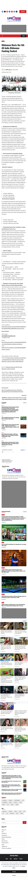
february (21, 374)
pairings (11, 377)
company (10, 811)
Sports (3, 432)
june (7, 813)
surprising (4, 380)
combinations (17, 372)
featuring (16, 374)
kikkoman (22, 375)
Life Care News (14, 855)
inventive (15, 375)
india (6, 375)
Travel (3, 41)
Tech (2, 440)
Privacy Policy (5, 842)
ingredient (10, 375)
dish (13, 374)
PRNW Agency (8, 69)
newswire (12, 813)
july (18, 375)
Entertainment (17, 800)
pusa (9, 379)
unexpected (12, 380)
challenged (10, 372)
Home (3, 839)
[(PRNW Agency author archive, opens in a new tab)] (3, 70)
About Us (4, 829)
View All (24, 402)
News (21, 802)
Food (3, 542)
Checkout (4, 833)
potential (22, 377)
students (20, 379)
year (17, 380)
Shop (3, 844)
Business (10, 800)
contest (22, 372)
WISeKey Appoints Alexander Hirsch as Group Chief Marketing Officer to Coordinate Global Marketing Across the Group (10, 443)
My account (4, 841)
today (17, 813)
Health (3, 405)
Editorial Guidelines (6, 837)
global (15, 811)
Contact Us (4, 835)
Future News (4, 802)
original (7, 377)
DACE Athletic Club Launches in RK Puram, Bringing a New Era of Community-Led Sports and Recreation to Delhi (10, 435)
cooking (3, 374)
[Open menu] (2, 36)
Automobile (4, 800)
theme (8, 380)
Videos (17, 804)
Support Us (4, 846)
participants (16, 377)
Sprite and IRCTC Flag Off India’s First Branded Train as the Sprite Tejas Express (10, 418)
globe (20, 811)
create (7, 374)
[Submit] (24, 822)
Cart (3, 831)
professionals (5, 379)
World (21, 813)
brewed (6, 372)
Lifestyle (15, 802)
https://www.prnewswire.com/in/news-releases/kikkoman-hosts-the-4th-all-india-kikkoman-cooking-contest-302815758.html (14, 359)
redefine (13, 379)
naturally (3, 377)
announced (4, 811)
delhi (10, 374)
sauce (16, 379)
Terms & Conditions (6, 848)
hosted (3, 375)
